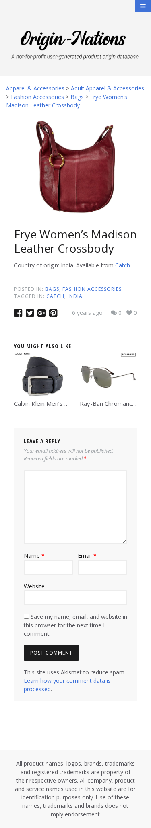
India (75, 296)
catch (55, 296)
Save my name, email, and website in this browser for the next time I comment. (75, 625)
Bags (52, 289)
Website (34, 586)
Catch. (123, 265)
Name (34, 555)
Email (87, 555)
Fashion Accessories (92, 289)
